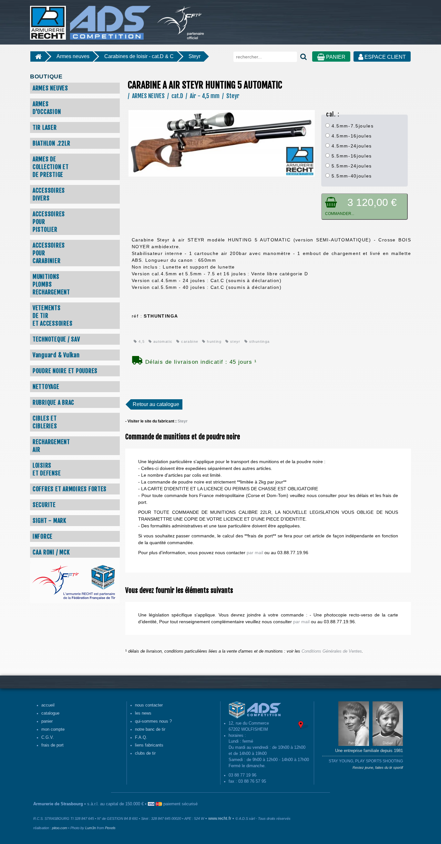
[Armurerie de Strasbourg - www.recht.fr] (89, 19)
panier (47, 721)
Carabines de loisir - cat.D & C (139, 56)
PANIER (335, 57)
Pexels (110, 828)
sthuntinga (259, 341)
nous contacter (149, 705)
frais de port (52, 745)
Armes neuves (72, 56)
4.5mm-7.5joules (352, 125)
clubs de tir (145, 753)
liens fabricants (149, 745)
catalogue (50, 713)
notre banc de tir (150, 729)
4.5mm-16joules (351, 135)
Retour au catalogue (156, 404)
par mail (255, 552)
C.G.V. (47, 737)
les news (143, 713)
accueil (48, 705)
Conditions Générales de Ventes (332, 651)
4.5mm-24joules (351, 145)
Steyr (194, 56)
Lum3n (90, 828)
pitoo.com (59, 828)
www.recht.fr (219, 818)
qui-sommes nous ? (153, 721)
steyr (234, 341)
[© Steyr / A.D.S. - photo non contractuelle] (221, 143)
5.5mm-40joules (351, 175)
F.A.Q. (141, 737)
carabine (189, 341)
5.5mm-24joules (351, 165)
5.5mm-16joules (351, 155)
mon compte (53, 729)
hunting (213, 341)
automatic (162, 341)
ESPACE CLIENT (384, 57)
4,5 (141, 341)
